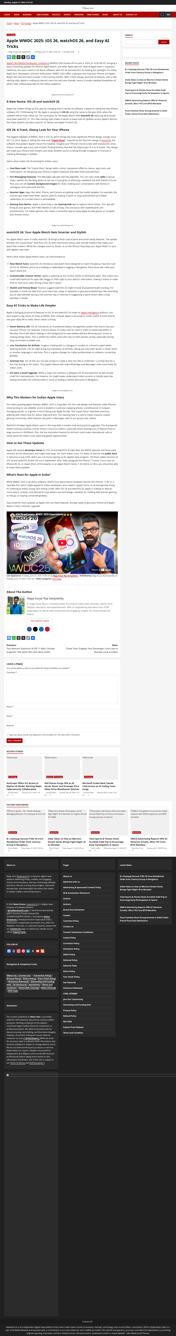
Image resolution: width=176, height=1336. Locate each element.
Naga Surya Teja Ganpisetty (19, 52)
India (16, 14)
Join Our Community (73, 999)
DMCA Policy (69, 954)
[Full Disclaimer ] (36, 1063)
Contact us (131, 14)
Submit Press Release (73, 1027)
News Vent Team (137, 848)
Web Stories (42, 14)
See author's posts (40, 620)
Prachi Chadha (13, 848)
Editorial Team (70, 965)
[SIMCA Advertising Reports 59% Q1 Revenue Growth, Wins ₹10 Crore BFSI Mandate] (150, 823)
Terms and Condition (73, 1032)
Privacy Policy (69, 1010)
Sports (67, 14)
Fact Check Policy (71, 977)
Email (10, 716)
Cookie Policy (69, 937)
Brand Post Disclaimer (73, 909)
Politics (56, 14)
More (105, 14)
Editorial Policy (70, 960)
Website (10, 725)
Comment (12, 672)
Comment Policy (71, 921)
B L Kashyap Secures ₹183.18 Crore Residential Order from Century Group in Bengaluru (25, 841)
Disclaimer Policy (71, 949)
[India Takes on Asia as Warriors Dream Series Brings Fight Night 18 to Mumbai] (67, 823)
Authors (67, 904)
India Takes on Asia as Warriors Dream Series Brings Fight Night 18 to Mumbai (66, 841)
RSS (168, 14)
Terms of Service (18, 1063)
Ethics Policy (69, 971)
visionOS (106, 140)
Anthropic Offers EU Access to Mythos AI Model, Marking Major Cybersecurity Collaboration (24, 786)
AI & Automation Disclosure (76, 893)
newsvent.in (32, 904)
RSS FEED (67, 1021)
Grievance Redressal (72, 988)
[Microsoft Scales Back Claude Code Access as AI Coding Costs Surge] (100, 768)
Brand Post (12, 832)
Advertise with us (71, 881)
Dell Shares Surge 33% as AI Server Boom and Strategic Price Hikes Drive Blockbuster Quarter (62, 786)
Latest (7, 14)
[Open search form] (156, 14)
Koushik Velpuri (13, 793)
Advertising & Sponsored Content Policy (82, 887)
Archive (66, 898)
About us (117, 14)
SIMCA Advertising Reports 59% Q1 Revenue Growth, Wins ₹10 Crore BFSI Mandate (149, 841)
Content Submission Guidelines (78, 932)
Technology (26, 23)
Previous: (31, 649)
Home (9, 23)
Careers (66, 915)
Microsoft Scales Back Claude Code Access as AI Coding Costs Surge (98, 786)
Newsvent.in (22, 876)
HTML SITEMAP (70, 993)
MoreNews (132, 1333)
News (16, 23)
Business (27, 14)
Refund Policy (69, 1016)
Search (129, 35)
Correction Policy (71, 943)
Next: (92, 649)
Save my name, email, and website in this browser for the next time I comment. (44, 734)
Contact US (87, 1321)
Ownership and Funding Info (77, 1004)
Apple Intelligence (90, 312)
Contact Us (15, 929)
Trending (79, 14)
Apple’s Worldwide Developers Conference (28, 63)
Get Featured (69, 982)
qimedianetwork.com (18, 910)
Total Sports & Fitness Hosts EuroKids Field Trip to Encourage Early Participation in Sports (106, 841)
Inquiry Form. (19, 932)
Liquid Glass (58, 140)
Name (10, 706)
